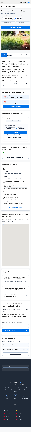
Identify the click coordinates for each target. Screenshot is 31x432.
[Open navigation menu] (2, 2)
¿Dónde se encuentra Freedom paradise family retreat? (12, 295)
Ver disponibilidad (15, 27)
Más (15, 404)
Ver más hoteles (15, 354)
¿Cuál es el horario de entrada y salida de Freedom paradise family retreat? (14, 278)
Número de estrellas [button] (8, 370)
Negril (13, 6)
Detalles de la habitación (14, 137)
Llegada (8, 95)
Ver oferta (15, 132)
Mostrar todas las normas (15, 207)
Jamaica (8, 6)
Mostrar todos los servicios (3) (15, 157)
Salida (8, 101)
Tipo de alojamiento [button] (8, 366)
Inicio (2, 6)
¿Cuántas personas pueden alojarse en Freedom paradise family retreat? (14, 288)
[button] (7, 18)
